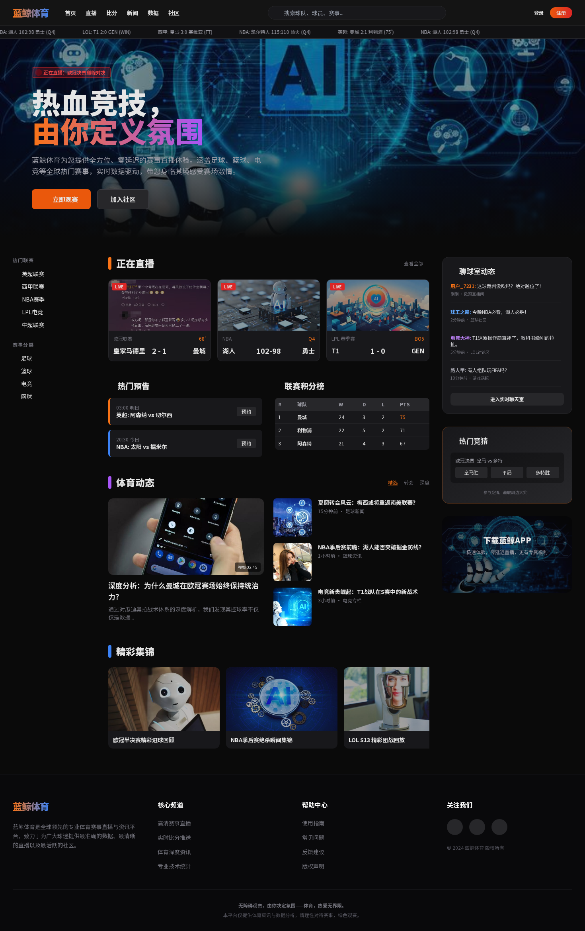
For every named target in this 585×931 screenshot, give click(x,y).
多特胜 (543, 472)
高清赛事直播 (174, 823)
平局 (507, 472)
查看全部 (414, 263)
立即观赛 (65, 199)
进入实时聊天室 (507, 399)
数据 (153, 13)
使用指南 (313, 823)
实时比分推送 (174, 837)
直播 (91, 13)
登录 (539, 13)
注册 (561, 12)
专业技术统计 (174, 866)
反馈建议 (313, 852)
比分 (111, 13)
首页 (70, 13)
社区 (173, 13)
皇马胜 (471, 472)
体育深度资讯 (174, 852)
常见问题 (313, 837)
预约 (246, 411)
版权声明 (313, 866)
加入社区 (123, 199)
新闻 (132, 13)
